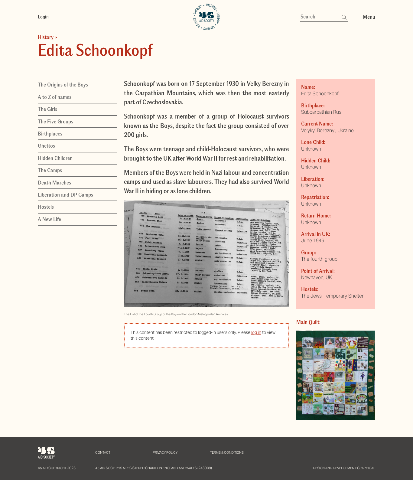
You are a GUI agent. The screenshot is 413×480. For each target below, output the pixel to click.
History (46, 37)
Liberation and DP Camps (65, 194)
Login (43, 17)
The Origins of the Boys (63, 84)
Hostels (46, 207)
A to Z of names (54, 96)
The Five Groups (55, 121)
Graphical (366, 468)
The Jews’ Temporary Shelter (332, 296)
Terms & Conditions (227, 452)
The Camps (50, 170)
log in (256, 332)
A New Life (49, 219)
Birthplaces (50, 133)
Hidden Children (55, 158)
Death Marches (54, 182)
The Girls (47, 109)
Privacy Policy (165, 452)
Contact (102, 452)
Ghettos (46, 145)
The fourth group (319, 259)
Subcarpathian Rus (321, 112)
